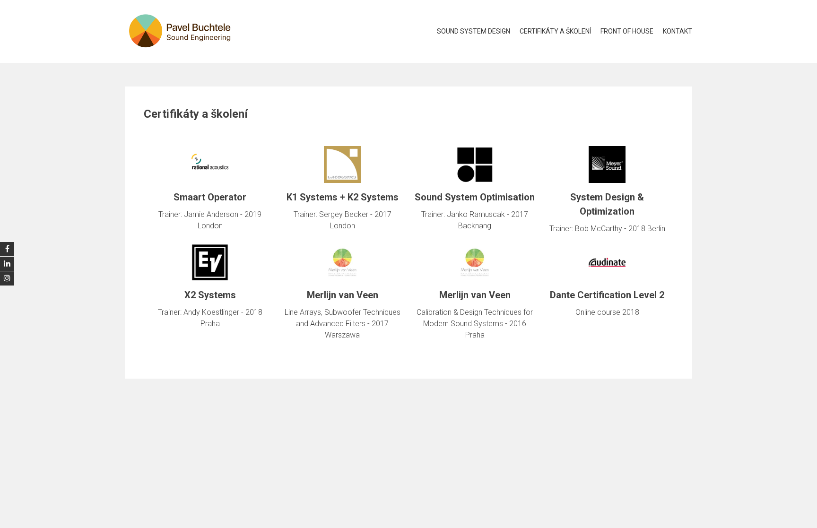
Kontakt (677, 31)
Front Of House (626, 31)
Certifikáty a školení (555, 31)
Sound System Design (473, 31)
